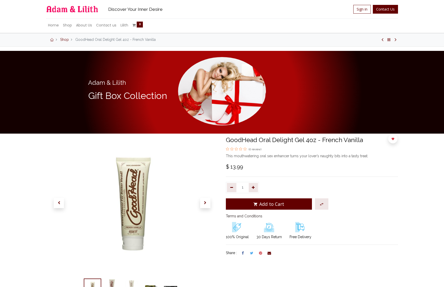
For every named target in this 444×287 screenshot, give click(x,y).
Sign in (362, 9)
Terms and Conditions (244, 216)
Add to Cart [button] (271, 204)
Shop (64, 40)
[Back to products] (389, 40)
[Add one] (253, 187)
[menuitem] (53, 25)
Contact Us (385, 9)
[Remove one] (231, 187)
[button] (59, 203)
